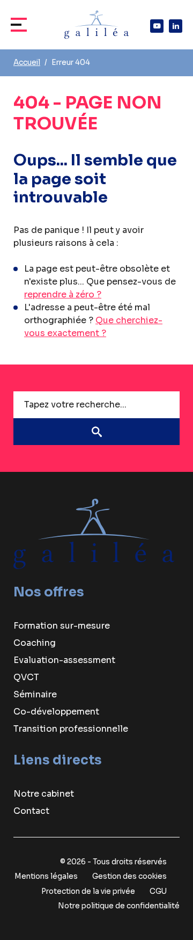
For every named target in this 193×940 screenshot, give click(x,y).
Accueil (26, 62)
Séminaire (35, 694)
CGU (158, 891)
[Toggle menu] (21, 24)
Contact (31, 811)
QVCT (26, 677)
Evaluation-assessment (64, 660)
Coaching (34, 642)
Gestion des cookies (129, 876)
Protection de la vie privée (88, 891)
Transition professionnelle (70, 728)
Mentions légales (46, 876)
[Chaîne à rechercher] (96, 431)
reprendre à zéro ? (62, 294)
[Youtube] (157, 26)
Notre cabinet (43, 793)
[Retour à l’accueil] (93, 533)
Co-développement (56, 711)
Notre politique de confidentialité (119, 905)
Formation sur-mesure (61, 625)
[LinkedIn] (175, 26)
